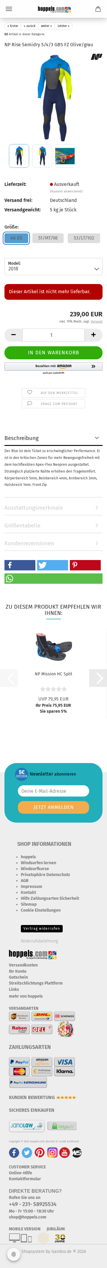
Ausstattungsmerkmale (33, 507)
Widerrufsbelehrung (39, 941)
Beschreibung (21, 438)
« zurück (29, 26)
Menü (9, 9)
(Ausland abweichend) (66, 191)
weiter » (46, 26)
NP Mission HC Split (53, 674)
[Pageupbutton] (91, 1259)
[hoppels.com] (53, 9)
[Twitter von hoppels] (27, 1152)
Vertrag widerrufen (41, 928)
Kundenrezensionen (29, 543)
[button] (13, 335)
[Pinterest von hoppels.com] (39, 1152)
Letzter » (64, 26)
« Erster (12, 26)
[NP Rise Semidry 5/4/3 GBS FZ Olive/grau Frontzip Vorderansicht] (53, 98)
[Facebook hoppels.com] (14, 1152)
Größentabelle (22, 525)
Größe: (11, 227)
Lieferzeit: (15, 184)
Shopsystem (33, 1251)
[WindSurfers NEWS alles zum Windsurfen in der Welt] (76, 1152)
